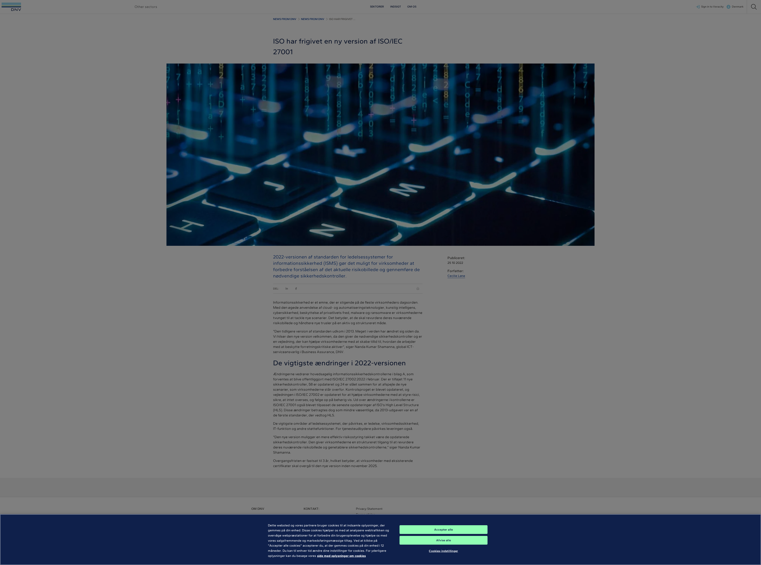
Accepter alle (443, 529)
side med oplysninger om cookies (341, 555)
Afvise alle (443, 540)
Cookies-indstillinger (443, 551)
